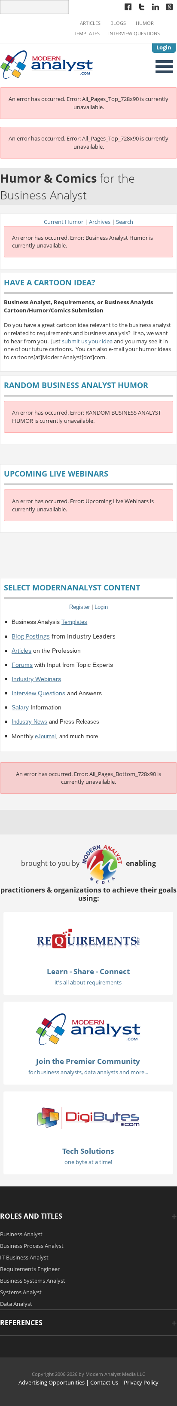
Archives (99, 222)
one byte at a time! (88, 1162)
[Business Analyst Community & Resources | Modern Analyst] (47, 64)
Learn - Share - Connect (88, 971)
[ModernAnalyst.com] (88, 1029)
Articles (90, 23)
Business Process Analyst (32, 1246)
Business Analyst (21, 1234)
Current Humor (63, 222)
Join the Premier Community (88, 1061)
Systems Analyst (21, 1292)
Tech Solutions (88, 1151)
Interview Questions (134, 34)
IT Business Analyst (24, 1257)
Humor (145, 23)
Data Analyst (16, 1304)
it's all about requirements (88, 982)
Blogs (118, 23)
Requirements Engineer (30, 1269)
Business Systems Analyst (32, 1280)
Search (124, 222)
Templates (87, 34)
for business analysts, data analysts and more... (88, 1072)
